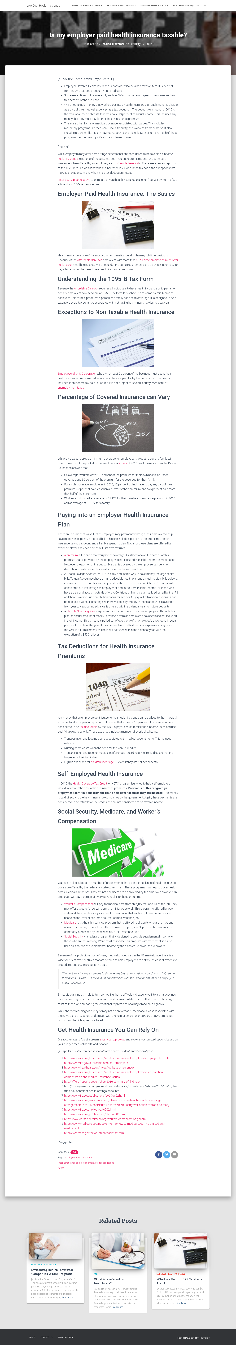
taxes (61, 1168)
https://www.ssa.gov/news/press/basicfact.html (94, 1133)
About (32, 1337)
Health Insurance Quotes (186, 5)
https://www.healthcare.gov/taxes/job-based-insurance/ (99, 1067)
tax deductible (88, 727)
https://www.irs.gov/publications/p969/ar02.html (94, 1095)
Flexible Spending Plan (81, 611)
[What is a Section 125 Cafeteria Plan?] (180, 1250)
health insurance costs (70, 1163)
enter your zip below (112, 1039)
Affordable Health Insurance (87, 5)
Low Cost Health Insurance (154, 5)
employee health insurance (78, 1157)
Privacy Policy (65, 1337)
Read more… (68, 1297)
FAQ (205, 5)
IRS (126, 583)
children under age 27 (104, 762)
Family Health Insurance (43, 1265)
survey (123, 463)
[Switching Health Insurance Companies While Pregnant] (55, 1246)
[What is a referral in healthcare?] (118, 1250)
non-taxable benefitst (126, 163)
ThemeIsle (204, 1338)
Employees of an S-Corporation (77, 373)
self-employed (90, 1163)
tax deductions (106, 1163)
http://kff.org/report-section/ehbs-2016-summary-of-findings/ (102, 1081)
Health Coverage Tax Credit (90, 783)
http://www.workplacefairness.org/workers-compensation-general (105, 1119)
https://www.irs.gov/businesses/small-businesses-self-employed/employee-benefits (117, 1058)
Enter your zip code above (74, 179)
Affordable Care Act (89, 260)
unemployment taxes (71, 387)
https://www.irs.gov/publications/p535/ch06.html (94, 1114)
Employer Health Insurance (171, 1274)
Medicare (70, 922)
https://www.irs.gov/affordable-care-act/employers (96, 1063)
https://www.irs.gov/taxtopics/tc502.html (90, 1109)
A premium (71, 555)
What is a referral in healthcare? (109, 1281)
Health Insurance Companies (121, 5)
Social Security (73, 936)
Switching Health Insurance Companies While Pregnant (52, 1272)
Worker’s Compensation (79, 904)
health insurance (68, 158)
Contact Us (46, 1337)
